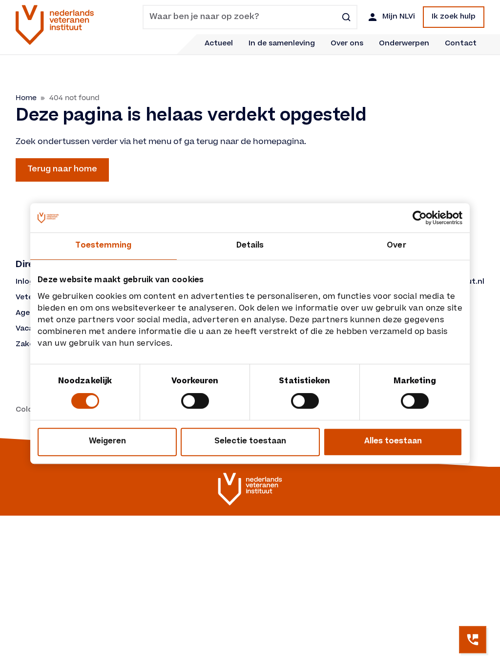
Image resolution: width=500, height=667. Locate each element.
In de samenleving (282, 44)
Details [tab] (250, 246)
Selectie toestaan (250, 441)
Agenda (30, 313)
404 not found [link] (74, 98)
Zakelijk (30, 344)
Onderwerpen (404, 44)
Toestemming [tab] (103, 246)
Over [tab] (396, 246)
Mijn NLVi (398, 17)
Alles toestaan (393, 441)
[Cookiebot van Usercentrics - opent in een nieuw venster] (419, 217)
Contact (461, 44)
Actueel (219, 44)
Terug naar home (62, 169)
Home (26, 98)
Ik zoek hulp (454, 17)
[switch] (195, 401)
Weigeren (107, 441)
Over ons (347, 44)
